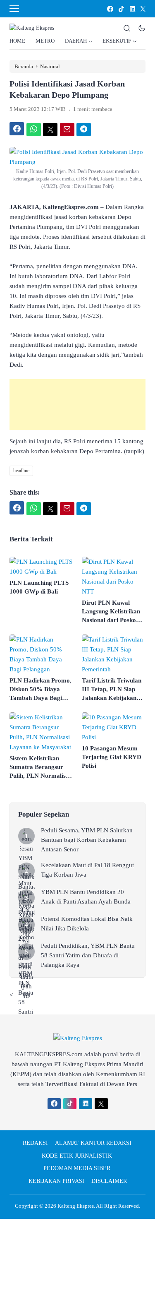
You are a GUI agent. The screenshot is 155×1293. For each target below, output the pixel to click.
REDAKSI (35, 1143)
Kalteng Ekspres (75, 1206)
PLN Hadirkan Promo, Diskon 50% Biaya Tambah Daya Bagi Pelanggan (41, 689)
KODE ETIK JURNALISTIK (77, 1156)
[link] (110, 9)
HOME (17, 41)
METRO (45, 41)
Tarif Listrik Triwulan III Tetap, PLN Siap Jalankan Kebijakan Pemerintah (111, 689)
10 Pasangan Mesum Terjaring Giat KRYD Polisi (111, 757)
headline (21, 470)
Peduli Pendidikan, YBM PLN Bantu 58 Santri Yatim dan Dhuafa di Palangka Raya (88, 955)
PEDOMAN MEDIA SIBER (76, 1168)
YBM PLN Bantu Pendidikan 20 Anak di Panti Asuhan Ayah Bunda (86, 897)
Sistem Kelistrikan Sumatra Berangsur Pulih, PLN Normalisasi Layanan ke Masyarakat (41, 767)
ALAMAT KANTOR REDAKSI (93, 1143)
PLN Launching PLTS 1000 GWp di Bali (39, 587)
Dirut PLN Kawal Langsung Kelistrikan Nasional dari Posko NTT (111, 612)
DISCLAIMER (109, 1181)
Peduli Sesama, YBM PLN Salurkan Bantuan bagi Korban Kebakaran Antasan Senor (87, 840)
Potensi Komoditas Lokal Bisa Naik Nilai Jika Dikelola (87, 924)
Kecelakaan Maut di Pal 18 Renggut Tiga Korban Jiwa (87, 870)
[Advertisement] (77, 404)
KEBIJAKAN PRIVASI (56, 1181)
